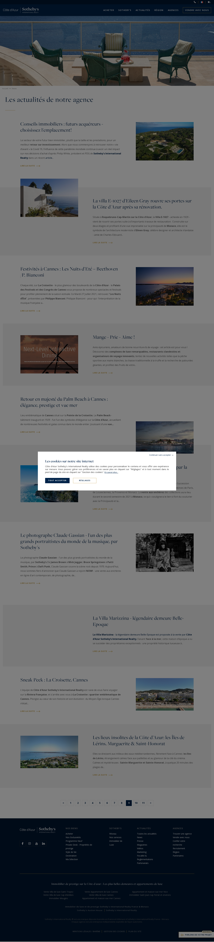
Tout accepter (57, 480)
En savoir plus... (111, 472)
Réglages (84, 480)
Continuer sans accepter (160, 455)
